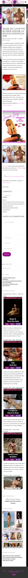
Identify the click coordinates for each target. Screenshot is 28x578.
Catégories (11, 571)
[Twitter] (13, 574)
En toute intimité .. (7, 282)
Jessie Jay (5, 166)
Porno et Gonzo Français (9, 559)
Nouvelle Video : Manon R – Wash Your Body (13, 295)
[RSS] (14, 574)
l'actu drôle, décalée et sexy (10, 284)
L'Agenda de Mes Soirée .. (9, 277)
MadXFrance (20, 168)
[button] (25, 2)
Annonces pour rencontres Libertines (12, 557)
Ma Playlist (5, 279)
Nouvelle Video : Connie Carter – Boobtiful (12, 430)
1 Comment (7, 40)
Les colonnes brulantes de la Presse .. (12, 281)
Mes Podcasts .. (7, 285)
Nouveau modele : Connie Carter (12, 475)
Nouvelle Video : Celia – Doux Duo (12, 339)
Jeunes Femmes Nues (9, 38)
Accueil (5, 571)
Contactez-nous (19, 571)
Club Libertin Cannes (8, 560)
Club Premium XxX (14, 572)
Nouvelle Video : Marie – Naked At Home (14, 387)
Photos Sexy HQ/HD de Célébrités (11, 555)
